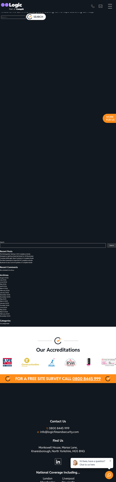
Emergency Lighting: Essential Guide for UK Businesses (16, 256)
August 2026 (4, 278)
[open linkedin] (58, 461)
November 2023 (5, 316)
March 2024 (4, 312)
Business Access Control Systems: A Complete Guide (16, 262)
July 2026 (3, 280)
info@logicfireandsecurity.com (59, 432)
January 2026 (4, 293)
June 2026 (3, 282)
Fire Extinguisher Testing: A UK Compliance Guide (15, 254)
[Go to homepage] (12, 6)
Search (2, 242)
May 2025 (3, 299)
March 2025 (4, 301)
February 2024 (4, 314)
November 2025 (5, 297)
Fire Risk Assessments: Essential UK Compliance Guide (16, 260)
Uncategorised (4, 323)
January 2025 (4, 303)
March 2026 (4, 288)
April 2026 (3, 286)
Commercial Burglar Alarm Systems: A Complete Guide (17, 258)
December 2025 (5, 295)
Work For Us (110, 118)
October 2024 (4, 305)
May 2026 (3, 284)
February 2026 (4, 290)
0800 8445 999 (86, 378)
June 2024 (3, 307)
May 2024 (3, 310)
